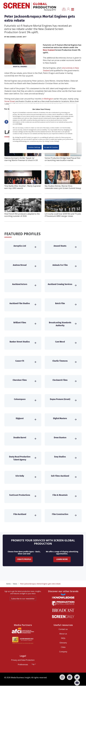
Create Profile (24, 559)
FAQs (63, 638)
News (15, 584)
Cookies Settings (34, 147)
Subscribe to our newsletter (23, 598)
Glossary (63, 642)
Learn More (62, 559)
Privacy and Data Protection (22, 660)
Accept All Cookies (51, 147)
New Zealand (49, 50)
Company (63, 651)
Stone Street (9, 101)
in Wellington (47, 99)
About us (63, 633)
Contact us (63, 629)
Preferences (23, 664)
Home (8, 584)
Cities (63, 647)
